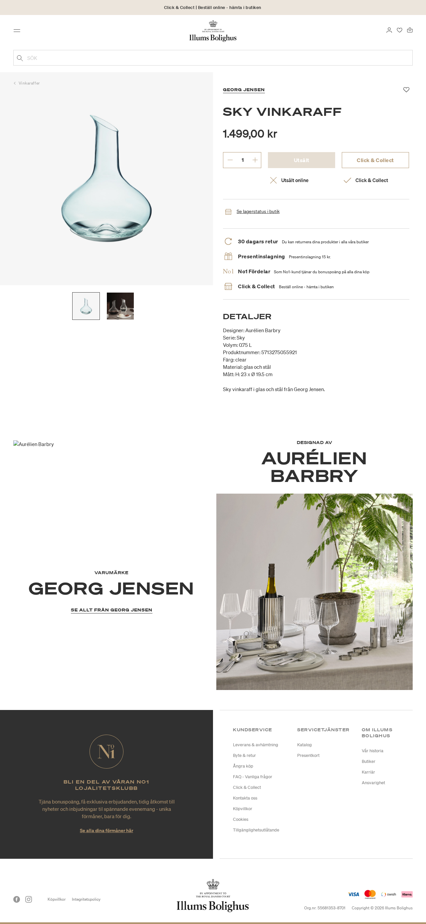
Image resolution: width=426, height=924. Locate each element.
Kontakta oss (245, 798)
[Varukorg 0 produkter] (410, 29)
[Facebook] (16, 899)
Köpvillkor (242, 808)
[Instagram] (28, 899)
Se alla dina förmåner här (106, 830)
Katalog (304, 745)
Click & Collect (375, 160)
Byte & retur (244, 755)
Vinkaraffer (29, 83)
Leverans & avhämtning (255, 745)
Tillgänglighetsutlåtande (256, 830)
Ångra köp (243, 766)
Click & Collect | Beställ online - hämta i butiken (212, 7)
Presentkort (308, 755)
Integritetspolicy (86, 899)
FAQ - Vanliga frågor (252, 777)
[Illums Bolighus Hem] (213, 30)
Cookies (240, 819)
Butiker (368, 761)
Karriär (368, 772)
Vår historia (372, 751)
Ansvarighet (373, 783)
